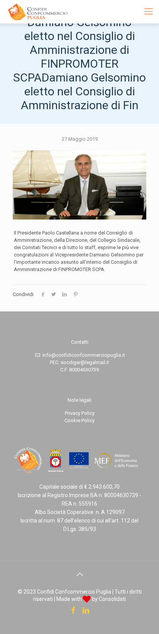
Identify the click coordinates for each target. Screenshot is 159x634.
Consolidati (112, 599)
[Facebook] (73, 610)
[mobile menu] (148, 11)
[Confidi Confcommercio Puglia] (39, 11)
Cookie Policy (79, 420)
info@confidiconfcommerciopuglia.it (83, 355)
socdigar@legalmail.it (85, 362)
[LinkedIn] (86, 610)
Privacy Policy (80, 413)
